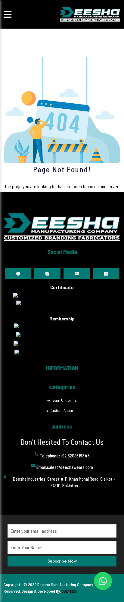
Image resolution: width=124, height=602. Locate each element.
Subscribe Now (62, 561)
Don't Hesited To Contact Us (62, 441)
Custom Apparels (64, 410)
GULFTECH (69, 591)
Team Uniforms (64, 400)
